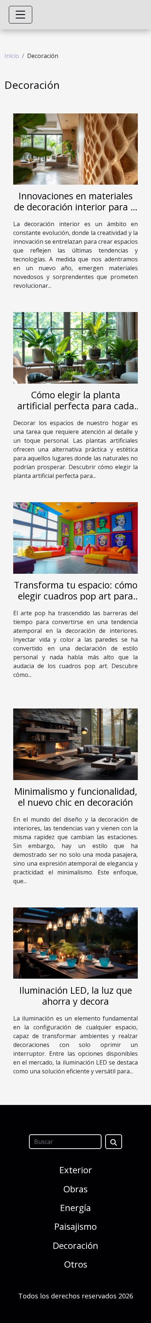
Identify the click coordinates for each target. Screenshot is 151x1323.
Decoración (75, 1245)
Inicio (11, 56)
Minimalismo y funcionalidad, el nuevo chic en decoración (75, 796)
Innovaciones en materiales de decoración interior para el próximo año (75, 206)
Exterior (75, 1170)
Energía (75, 1207)
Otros (75, 1264)
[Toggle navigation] (20, 14)
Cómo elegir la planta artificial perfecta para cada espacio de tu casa (75, 405)
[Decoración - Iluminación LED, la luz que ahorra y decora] (75, 943)
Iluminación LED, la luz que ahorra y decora (75, 995)
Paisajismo (75, 1226)
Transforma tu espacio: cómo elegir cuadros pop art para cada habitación (75, 596)
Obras (75, 1189)
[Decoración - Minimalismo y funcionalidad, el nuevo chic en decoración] (75, 744)
